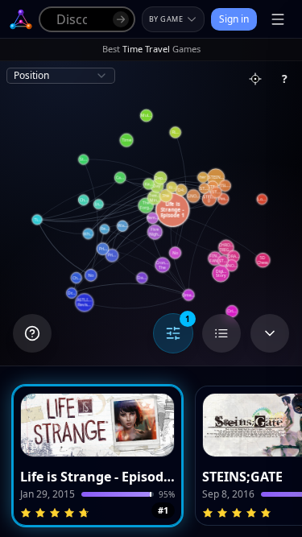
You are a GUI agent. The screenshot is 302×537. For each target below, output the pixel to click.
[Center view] (255, 79)
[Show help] (32, 333)
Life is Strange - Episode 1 (97, 476)
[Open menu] (277, 19)
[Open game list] (221, 333)
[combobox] (60, 76)
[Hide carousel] (269, 333)
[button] (97, 456)
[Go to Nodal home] (21, 19)
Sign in (234, 19)
